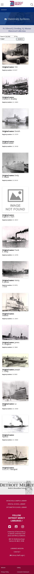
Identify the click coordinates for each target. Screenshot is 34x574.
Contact (17, 552)
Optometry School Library (16, 507)
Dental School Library (16, 504)
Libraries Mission (17, 548)
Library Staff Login (18, 555)
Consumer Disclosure (23, 572)
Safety (19, 567)
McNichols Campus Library (16, 501)
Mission (3, 567)
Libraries (3, 9)
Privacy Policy (5, 572)
